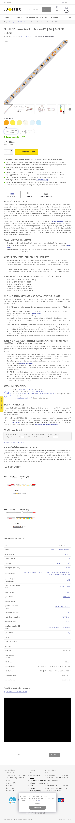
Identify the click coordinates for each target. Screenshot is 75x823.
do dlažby (59, 627)
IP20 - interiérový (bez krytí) (61, 563)
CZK (66, 2)
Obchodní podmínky (35, 790)
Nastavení (37, 803)
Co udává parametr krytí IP (23, 398)
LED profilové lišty (42, 180)
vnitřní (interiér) (65, 617)
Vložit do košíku (28, 152)
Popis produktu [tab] (12, 196)
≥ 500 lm (67, 568)
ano (69, 612)
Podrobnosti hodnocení (26, 36)
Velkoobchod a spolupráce (37, 780)
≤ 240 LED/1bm (65, 587)
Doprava (32, 788)
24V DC (67, 554)
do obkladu (66, 627)
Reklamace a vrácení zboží (37, 783)
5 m (69, 601)
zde (39, 800)
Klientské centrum (35, 775)
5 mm (68, 592)
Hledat (46, 9)
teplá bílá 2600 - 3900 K (51, 572)
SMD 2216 (66, 597)
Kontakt (32, 778)
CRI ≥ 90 (67, 580)
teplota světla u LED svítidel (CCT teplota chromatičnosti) (36, 394)
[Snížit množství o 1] (11, 153)
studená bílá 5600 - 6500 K (61, 574)
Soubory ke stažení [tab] (46, 196)
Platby (31, 785)
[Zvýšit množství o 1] (11, 151)
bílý (69, 633)
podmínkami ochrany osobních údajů (43, 759)
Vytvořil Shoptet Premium (65, 819)
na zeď (68, 621)
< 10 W (67, 559)
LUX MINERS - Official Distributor (59, 550)
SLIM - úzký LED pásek (62, 607)
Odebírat (54, 754)
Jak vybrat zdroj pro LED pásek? (14, 442)
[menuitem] (8, 17)
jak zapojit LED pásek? (26, 389)
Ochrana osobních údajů (37, 793)
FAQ (31, 772)
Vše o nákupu (7, 2)
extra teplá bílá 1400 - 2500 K (33, 572)
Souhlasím (37, 807)
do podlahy (51, 627)
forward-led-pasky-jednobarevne (16, 692)
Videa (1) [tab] (29, 196)
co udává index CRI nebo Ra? (37, 391)
